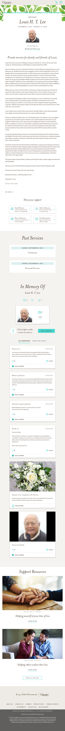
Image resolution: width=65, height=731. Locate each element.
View (40, 317)
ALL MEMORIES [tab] (24, 341)
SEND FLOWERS (19, 505)
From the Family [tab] (39, 341)
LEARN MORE (32, 621)
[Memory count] (24, 300)
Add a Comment (19, 366)
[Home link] (7, 2)
